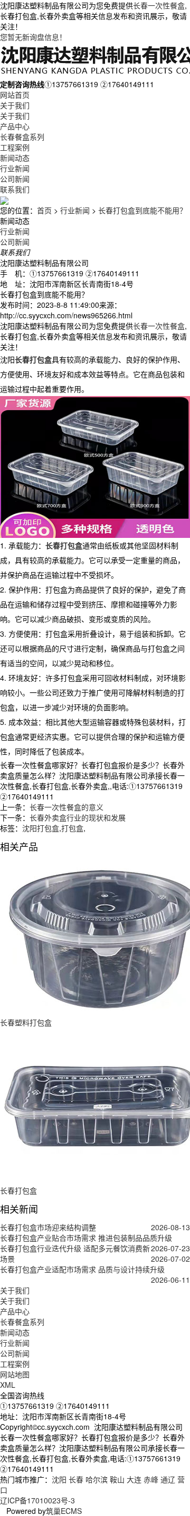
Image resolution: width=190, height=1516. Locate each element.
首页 (44, 210)
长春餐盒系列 (22, 136)
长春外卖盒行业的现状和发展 (78, 817)
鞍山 (117, 1479)
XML (7, 1384)
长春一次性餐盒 (159, 5)
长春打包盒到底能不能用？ (142, 210)
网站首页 (15, 94)
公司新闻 (15, 178)
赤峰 (151, 1479)
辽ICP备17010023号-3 (37, 1500)
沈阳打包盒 (40, 828)
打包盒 (72, 828)
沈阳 (59, 1479)
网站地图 (15, 1374)
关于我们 (15, 105)
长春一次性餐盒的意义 (66, 807)
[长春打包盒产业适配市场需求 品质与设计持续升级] (95, 1279)
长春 (76, 1479)
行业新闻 (15, 168)
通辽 (167, 1479)
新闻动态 (15, 157)
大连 (134, 1479)
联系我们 (15, 189)
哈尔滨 (97, 1479)
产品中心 (15, 126)
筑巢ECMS (64, 1510)
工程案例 (15, 147)
